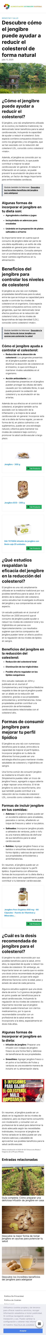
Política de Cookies (12, 1300)
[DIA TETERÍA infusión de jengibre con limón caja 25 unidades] (23, 528)
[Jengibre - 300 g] (23, 454)
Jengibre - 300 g (12, 464)
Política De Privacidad (14, 1296)
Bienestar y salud (10, 18)
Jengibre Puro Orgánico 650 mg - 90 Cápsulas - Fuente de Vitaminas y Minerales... (21, 912)
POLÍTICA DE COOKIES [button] (24, 1325)
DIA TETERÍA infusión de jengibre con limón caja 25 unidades (21, 542)
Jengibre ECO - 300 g (14, 502)
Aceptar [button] (23, 1331)
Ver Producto (35, 468)
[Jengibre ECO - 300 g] (23, 490)
